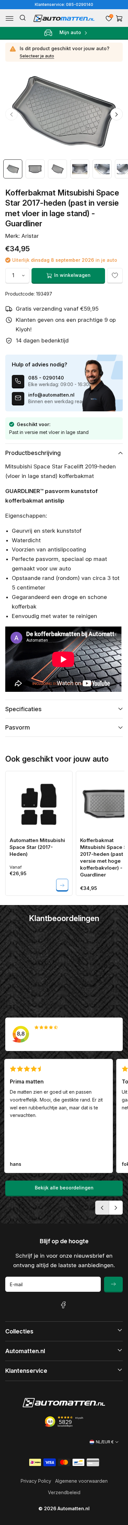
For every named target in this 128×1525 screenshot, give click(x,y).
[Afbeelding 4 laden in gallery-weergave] (79, 168)
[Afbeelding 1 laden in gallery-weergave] (12, 168)
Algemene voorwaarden (81, 1481)
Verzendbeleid (64, 1492)
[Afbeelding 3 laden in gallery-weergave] (57, 168)
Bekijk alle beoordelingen (64, 1187)
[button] (9, 18)
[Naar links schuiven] (11, 114)
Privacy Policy (36, 1481)
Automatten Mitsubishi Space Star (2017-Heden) (37, 847)
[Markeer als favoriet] (115, 275)
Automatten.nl (73, 1508)
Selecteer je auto (37, 55)
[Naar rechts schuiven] (116, 114)
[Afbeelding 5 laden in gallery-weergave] (102, 168)
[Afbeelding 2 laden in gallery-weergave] (35, 168)
